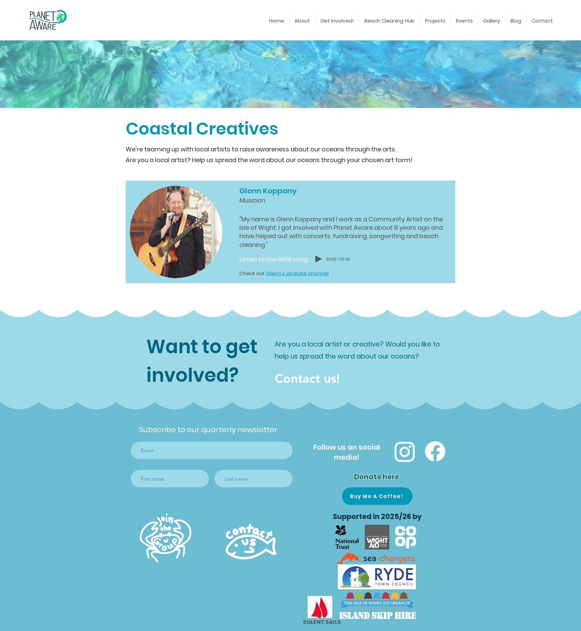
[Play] (318, 259)
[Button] (165, 538)
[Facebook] (435, 451)
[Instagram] (404, 451)
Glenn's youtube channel (297, 273)
